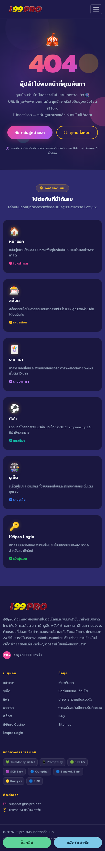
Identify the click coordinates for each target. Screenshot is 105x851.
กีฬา (6, 699)
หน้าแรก (8, 682)
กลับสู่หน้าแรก (33, 132)
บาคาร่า (8, 707)
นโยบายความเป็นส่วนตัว (75, 699)
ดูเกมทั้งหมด (80, 132)
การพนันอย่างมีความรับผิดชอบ (80, 707)
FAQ (61, 716)
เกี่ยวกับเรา (66, 682)
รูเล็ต (6, 691)
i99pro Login (13, 732)
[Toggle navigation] (96, 9)
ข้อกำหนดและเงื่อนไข (73, 691)
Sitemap (64, 724)
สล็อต (7, 716)
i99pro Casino (14, 724)
